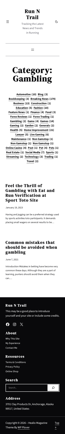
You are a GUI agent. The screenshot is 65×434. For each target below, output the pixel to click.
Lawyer (21, 134)
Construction (41, 103)
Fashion (41, 108)
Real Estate (15, 152)
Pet (43, 148)
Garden (31, 125)
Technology (34, 157)
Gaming (17, 125)
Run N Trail (32, 14)
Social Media (35, 152)
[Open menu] (8, 22)
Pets (54, 148)
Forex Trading (43, 117)
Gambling (18, 121)
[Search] (53, 387)
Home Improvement (39, 130)
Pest (33, 148)
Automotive (26, 94)
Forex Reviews (21, 117)
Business (21, 103)
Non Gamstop (42, 139)
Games (47, 121)
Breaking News (43, 99)
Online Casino (16, 148)
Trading (51, 157)
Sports (52, 152)
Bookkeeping (19, 99)
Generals (46, 125)
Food (50, 112)
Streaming (14, 157)
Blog (43, 94)
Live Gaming (39, 134)
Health (16, 130)
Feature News (18, 112)
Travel (32, 161)
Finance (37, 112)
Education (24, 108)
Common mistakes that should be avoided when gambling (31, 247)
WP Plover (24, 427)
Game (33, 121)
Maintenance (21, 139)
